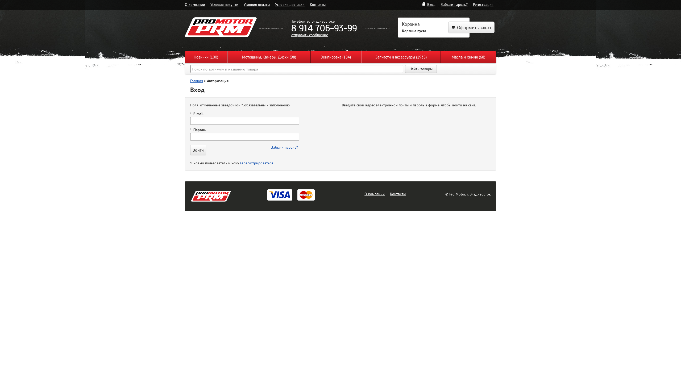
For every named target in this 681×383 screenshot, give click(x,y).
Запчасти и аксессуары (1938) (401, 57)
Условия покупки (224, 4)
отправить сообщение (309, 34)
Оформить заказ (474, 27)
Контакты (318, 4)
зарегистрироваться (256, 162)
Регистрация (483, 4)
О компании (195, 4)
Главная (196, 80)
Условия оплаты (257, 4)
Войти (198, 150)
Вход (431, 4)
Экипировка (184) (336, 57)
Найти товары (421, 68)
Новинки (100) (206, 57)
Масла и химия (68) (468, 57)
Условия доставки (290, 4)
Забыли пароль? (454, 4)
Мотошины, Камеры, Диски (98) (269, 57)
